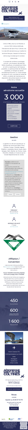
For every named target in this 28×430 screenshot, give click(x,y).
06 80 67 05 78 (14, 213)
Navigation (6, 24)
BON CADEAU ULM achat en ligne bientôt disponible (14, 18)
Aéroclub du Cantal (9, 267)
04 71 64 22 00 (14, 226)
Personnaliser (23, 428)
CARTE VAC (14, 126)
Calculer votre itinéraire (14, 389)
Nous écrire (14, 408)
